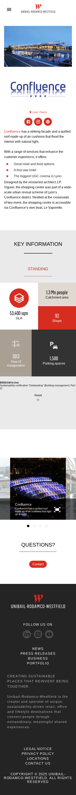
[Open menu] (9, 9)
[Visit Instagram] (38, 122)
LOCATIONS (38, 758)
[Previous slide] (7, 488)
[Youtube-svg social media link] (49, 634)
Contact (38, 564)
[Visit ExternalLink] (48, 122)
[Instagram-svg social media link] (38, 634)
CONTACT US (37, 763)
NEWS (38, 648)
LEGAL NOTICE (38, 749)
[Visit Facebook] (28, 122)
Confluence (12, 131)
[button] (57, 509)
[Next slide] (68, 488)
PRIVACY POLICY (38, 753)
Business (38, 658)
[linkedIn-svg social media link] (26, 634)
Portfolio (38, 663)
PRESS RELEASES (38, 653)
